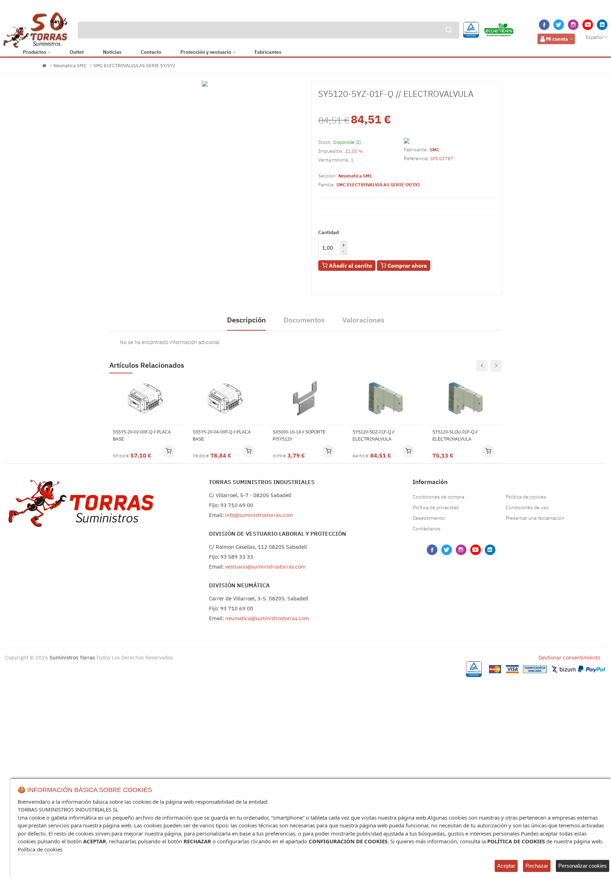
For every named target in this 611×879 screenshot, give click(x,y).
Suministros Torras (72, 657)
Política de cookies (526, 497)
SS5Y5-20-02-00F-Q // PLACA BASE (141, 436)
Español (594, 37)
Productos (34, 52)
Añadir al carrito (349, 265)
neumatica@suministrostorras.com (267, 618)
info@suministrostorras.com (259, 515)
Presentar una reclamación (535, 518)
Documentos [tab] (304, 320)
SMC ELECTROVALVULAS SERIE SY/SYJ (134, 66)
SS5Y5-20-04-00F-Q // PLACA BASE (221, 436)
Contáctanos (427, 528)
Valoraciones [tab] (363, 320)
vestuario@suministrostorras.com (265, 566)
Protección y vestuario (205, 52)
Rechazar (536, 866)
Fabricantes (268, 52)
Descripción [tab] (246, 320)
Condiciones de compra (438, 497)
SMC (434, 150)
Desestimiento (429, 518)
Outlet (77, 52)
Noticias (112, 52)
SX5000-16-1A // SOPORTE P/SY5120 (299, 436)
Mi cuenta (557, 39)
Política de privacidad (436, 507)
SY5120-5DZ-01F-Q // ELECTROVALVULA (373, 436)
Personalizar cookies (582, 866)
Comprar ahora (406, 265)
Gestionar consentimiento (569, 657)
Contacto (151, 52)
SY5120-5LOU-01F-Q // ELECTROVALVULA (454, 436)
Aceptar (506, 866)
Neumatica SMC (69, 66)
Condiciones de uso (527, 507)
